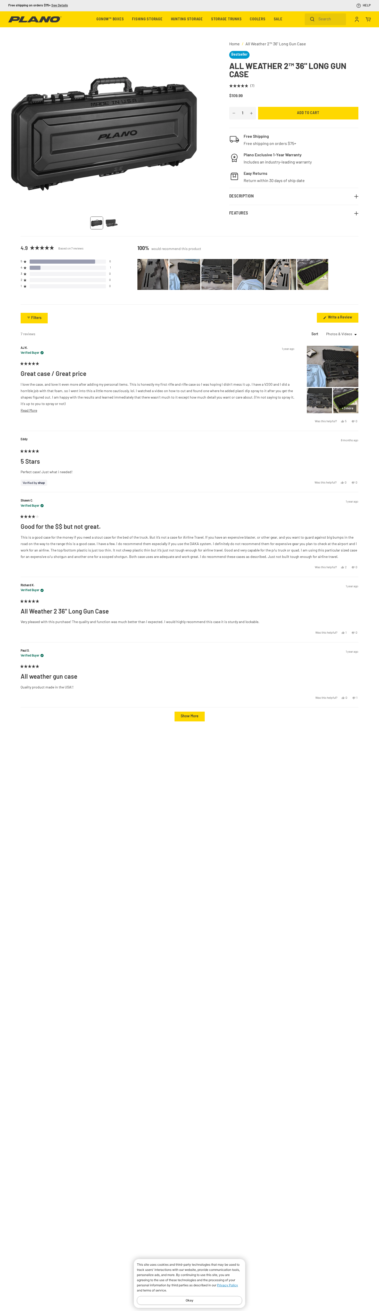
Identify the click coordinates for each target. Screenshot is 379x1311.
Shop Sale (53, 5)
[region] (233, 274)
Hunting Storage (187, 19)
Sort (315, 334)
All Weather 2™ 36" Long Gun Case (275, 44)
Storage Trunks (226, 19)
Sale (278, 19)
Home (234, 44)
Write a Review (342, 319)
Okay (189, 1300)
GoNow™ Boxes (110, 19)
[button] (241, 86)
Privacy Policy (227, 1285)
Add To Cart (308, 113)
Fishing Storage (147, 19)
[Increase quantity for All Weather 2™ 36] (251, 113)
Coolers (257, 19)
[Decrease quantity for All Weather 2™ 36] (233, 113)
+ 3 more (347, 408)
